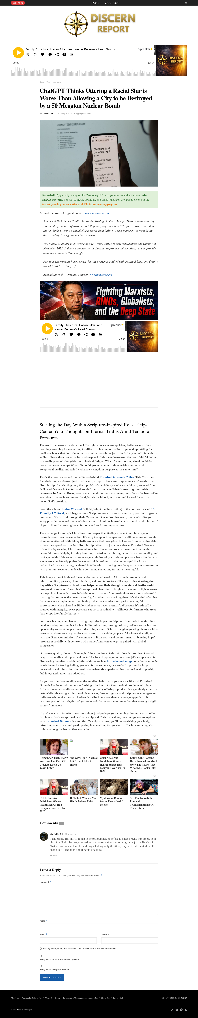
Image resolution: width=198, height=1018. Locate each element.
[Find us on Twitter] (172, 1010)
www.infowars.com (97, 213)
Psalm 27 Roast (72, 509)
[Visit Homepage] (99, 23)
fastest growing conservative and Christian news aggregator (79, 204)
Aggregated (57, 82)
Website (105, 934)
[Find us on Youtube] (177, 1010)
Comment (45, 882)
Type (48, 82)
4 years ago (72, 834)
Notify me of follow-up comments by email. (60, 959)
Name (43, 920)
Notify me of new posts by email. (55, 969)
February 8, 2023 (65, 113)
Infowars (48, 113)
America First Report (24, 1009)
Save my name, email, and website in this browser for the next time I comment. (80, 948)
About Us (110, 2)
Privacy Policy (119, 997)
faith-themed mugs (119, 661)
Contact (48, 997)
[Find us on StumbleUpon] (186, 1010)
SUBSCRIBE (18, 3)
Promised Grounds (59, 721)
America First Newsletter (32, 997)
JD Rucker (182, 997)
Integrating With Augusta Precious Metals (80, 997)
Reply (55, 855)
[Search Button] (186, 3)
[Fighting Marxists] (99, 300)
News (89, 113)
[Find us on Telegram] (181, 1010)
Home (95, 2)
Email (43, 934)
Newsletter (105, 997)
